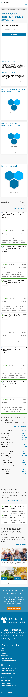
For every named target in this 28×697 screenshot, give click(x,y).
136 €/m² (24, 451)
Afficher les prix (14, 34)
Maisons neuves (5, 655)
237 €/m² (24, 437)
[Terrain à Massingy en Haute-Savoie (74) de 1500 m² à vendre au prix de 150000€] (14, 220)
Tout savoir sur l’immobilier (8, 668)
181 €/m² (24, 446)
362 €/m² (24, 440)
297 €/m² (24, 442)
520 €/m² (24, 462)
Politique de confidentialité (8, 685)
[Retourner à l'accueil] (14, 620)
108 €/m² (24, 469)
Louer (2, 648)
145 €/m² (24, 444)
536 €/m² (24, 474)
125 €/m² (24, 465)
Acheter (3, 650)
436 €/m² (24, 449)
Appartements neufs (6, 658)
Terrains (3, 653)
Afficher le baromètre (14, 608)
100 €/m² (24, 453)
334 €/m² (24, 431)
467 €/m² (24, 456)
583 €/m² (24, 433)
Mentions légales (6, 683)
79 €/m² (25, 467)
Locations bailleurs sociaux (8, 660)
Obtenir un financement (7, 670)
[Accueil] (6, 3)
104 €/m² (24, 476)
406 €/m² (24, 471)
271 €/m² (24, 435)
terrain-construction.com (14, 118)
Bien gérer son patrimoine (8, 673)
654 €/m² (24, 458)
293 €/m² (24, 460)
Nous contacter (5, 680)
